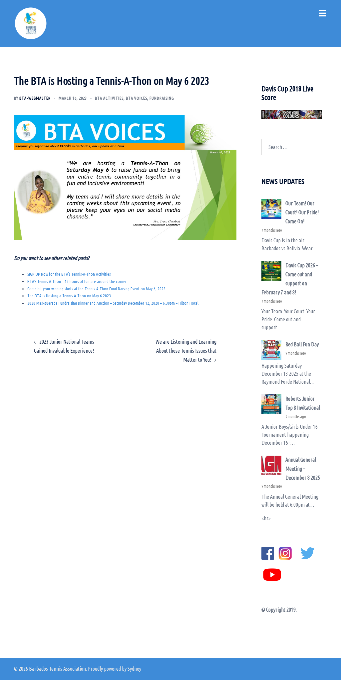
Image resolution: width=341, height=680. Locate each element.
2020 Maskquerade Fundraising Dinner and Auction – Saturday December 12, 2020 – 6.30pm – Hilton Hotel (112, 303)
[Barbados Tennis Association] (30, 23)
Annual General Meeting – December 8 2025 (302, 469)
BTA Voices (136, 98)
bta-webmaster (35, 98)
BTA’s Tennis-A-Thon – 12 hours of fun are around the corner (77, 281)
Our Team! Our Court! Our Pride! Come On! (302, 212)
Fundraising (162, 98)
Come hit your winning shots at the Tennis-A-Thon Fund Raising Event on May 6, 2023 (96, 288)
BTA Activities (109, 98)
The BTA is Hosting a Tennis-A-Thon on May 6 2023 (69, 295)
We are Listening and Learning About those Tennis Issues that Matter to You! (186, 351)
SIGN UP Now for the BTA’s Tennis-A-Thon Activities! (69, 274)
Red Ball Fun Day (302, 344)
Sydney (134, 669)
